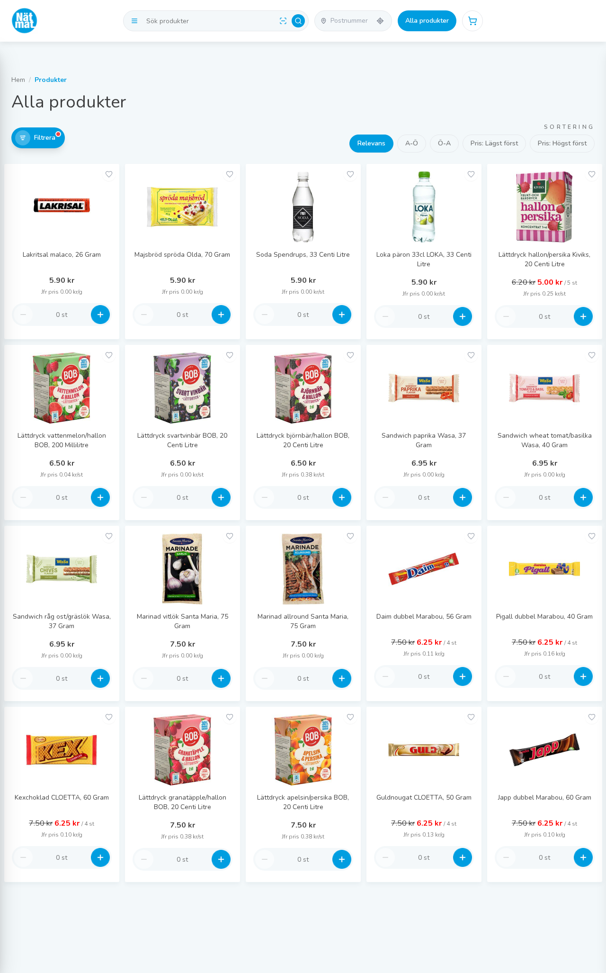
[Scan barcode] (283, 20)
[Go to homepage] (24, 21)
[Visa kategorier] (134, 20)
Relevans (371, 143)
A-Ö (411, 143)
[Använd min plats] (380, 21)
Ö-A (444, 143)
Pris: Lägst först (494, 143)
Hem (18, 79)
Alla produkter (427, 20)
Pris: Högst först (562, 143)
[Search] (298, 20)
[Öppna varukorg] (472, 20)
